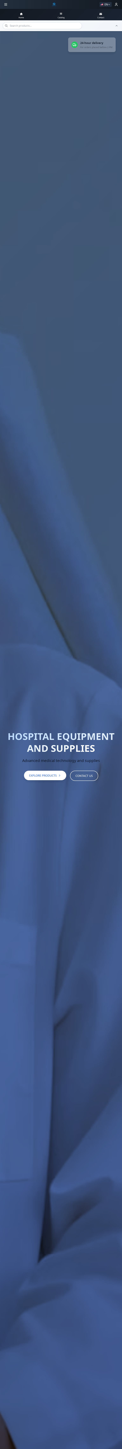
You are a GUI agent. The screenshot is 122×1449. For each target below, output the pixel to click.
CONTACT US (84, 776)
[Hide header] (116, 26)
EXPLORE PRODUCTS (43, 775)
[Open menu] (6, 4)
